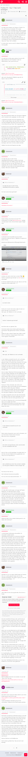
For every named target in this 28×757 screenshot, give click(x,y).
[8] (3, 95)
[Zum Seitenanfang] (25, 754)
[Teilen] (26, 15)
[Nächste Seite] (16, 748)
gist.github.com (21, 597)
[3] (3, 70)
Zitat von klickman (9, 298)
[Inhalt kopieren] (25, 65)
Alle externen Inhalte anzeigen (14, 608)
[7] (3, 93)
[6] (3, 92)
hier (20, 277)
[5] (3, 90)
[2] (3, 68)
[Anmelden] (22, 2)
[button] (22, 82)
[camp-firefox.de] (1, 1)
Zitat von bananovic (9, 182)
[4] (3, 89)
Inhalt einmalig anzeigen (14, 604)
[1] (3, 67)
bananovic (4, 11)
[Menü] (26, 1)
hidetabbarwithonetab (7, 205)
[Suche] (19, 1)
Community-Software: (14, 754)
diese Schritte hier (17, 220)
